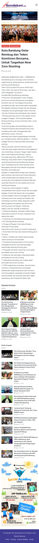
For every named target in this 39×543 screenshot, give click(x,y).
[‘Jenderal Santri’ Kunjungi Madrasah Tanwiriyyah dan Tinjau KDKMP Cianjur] (29, 322)
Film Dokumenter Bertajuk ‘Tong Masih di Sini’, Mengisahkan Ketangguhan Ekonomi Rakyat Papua (9, 306)
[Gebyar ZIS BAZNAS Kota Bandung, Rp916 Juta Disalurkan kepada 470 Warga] (7, 430)
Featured (5, 46)
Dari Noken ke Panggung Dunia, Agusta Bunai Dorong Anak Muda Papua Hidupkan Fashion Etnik (25, 365)
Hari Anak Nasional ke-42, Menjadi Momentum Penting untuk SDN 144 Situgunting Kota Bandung (26, 453)
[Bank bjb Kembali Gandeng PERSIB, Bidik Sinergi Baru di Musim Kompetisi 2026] (7, 389)
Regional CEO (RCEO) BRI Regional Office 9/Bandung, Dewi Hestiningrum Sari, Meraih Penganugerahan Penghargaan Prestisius (26, 441)
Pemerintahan (15, 46)
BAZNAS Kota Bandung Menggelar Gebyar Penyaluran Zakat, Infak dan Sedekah (25, 420)
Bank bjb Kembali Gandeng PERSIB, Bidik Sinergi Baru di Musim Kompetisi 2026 (23, 389)
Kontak (31, 539)
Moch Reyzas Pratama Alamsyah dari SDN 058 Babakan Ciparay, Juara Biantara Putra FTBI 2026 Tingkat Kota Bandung (10, 333)
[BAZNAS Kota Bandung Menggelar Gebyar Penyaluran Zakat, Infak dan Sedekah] (7, 420)
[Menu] (37, 5)
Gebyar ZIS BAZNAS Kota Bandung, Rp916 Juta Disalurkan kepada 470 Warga (25, 430)
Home (7, 539)
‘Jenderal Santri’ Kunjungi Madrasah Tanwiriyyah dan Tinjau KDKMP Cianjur (25, 410)
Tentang (13, 539)
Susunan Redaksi (22, 539)
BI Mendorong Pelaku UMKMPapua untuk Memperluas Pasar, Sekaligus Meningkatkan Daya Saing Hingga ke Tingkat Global (25, 377)
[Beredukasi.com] (14, 4)
